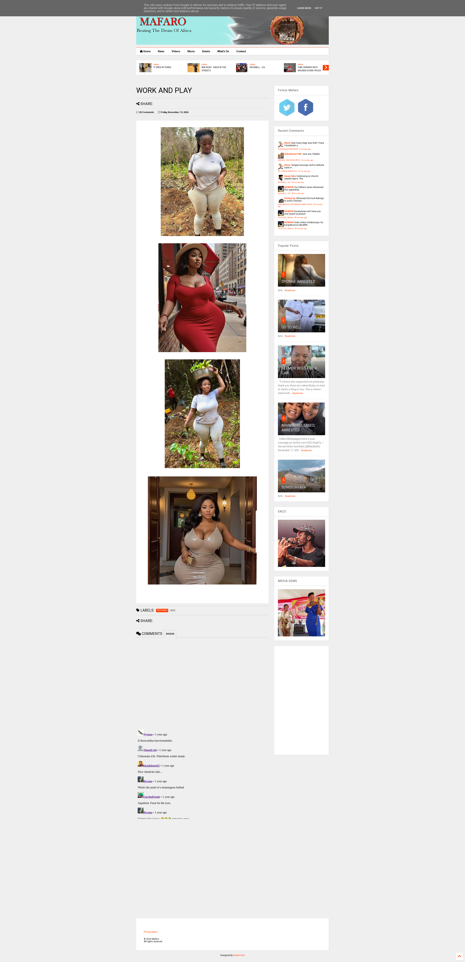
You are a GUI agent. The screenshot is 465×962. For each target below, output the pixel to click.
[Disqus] (202, 773)
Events (206, 51)
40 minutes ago (301, 217)
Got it (318, 8)
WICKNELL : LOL (257, 67)
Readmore (290, 290)
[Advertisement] (301, 700)
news (155, 64)
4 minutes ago (305, 149)
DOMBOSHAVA (294, 487)
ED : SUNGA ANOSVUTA (287, 171)
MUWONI (289, 187)
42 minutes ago (301, 228)
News (161, 51)
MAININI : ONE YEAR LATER (289, 160)
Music (191, 51)
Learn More (304, 8)
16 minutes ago (307, 160)
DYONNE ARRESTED (298, 281)
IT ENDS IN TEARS (162, 67)
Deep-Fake (290, 176)
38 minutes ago (298, 193)
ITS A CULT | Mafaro (285, 217)
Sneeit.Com (239, 955)
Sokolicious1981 (293, 154)
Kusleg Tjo (290, 198)
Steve (287, 143)
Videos (176, 51)
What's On (223, 51)
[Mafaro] (232, 43)
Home (147, 51)
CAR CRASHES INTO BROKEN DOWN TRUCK (308, 69)
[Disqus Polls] (202, 682)
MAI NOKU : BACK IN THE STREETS (213, 69)
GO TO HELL (292, 327)
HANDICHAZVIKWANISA (288, 149)
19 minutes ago (304, 171)
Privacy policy (150, 932)
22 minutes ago (298, 182)
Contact (241, 51)
